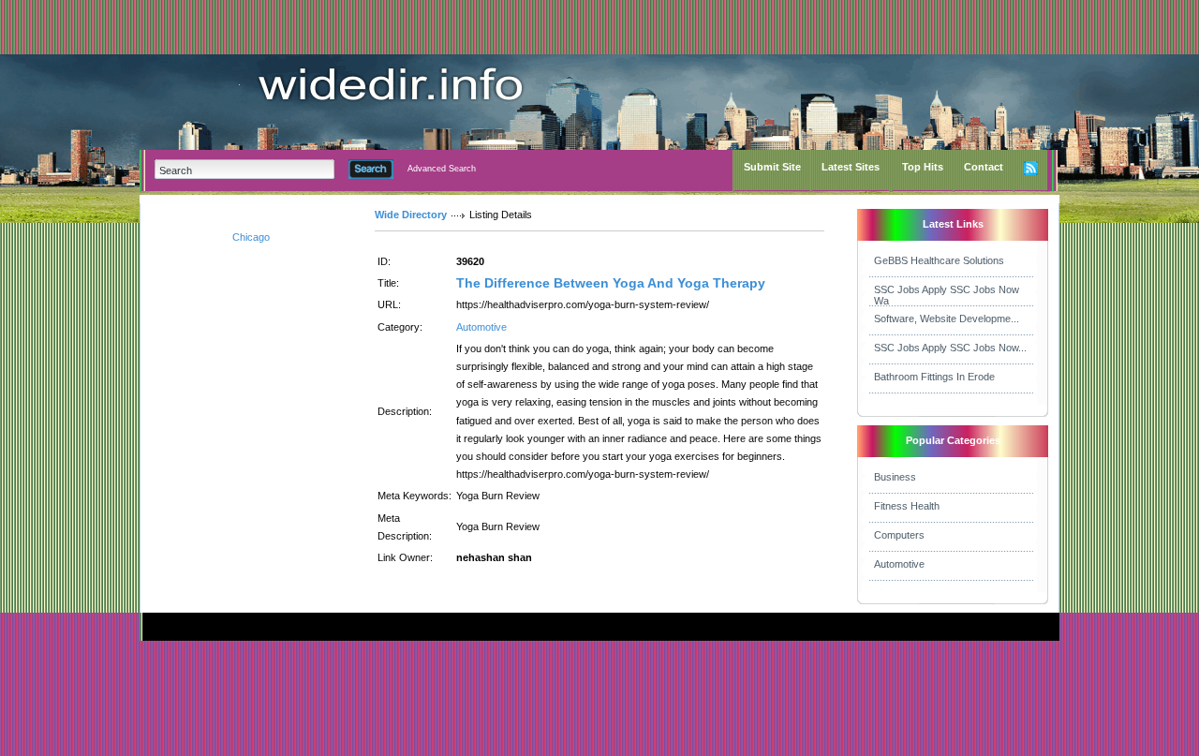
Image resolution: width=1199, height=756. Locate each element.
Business (895, 476)
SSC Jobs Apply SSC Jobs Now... (950, 347)
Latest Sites (851, 166)
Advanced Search (441, 168)
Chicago (251, 237)
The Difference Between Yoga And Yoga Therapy (610, 282)
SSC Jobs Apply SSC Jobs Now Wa (946, 295)
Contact (983, 166)
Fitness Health (907, 505)
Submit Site (772, 166)
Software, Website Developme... (946, 318)
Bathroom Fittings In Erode (934, 376)
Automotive (481, 327)
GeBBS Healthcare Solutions (939, 260)
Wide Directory (411, 214)
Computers (899, 535)
